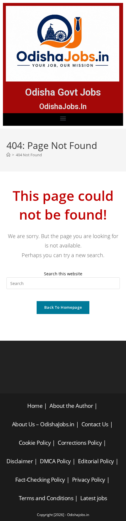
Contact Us (94, 424)
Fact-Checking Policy (40, 479)
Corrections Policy (80, 443)
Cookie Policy (35, 443)
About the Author (71, 406)
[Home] (8, 154)
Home (34, 406)
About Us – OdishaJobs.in (43, 424)
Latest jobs (93, 498)
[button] (63, 118)
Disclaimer (19, 461)
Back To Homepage (63, 307)
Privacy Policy (88, 479)
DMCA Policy (55, 461)
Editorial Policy (96, 461)
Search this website (63, 273)
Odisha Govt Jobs (63, 92)
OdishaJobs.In (63, 106)
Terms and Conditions (46, 498)
